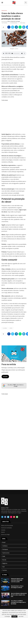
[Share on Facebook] (8, 27)
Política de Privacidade (7, 525)
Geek (3, 556)
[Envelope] (17, 517)
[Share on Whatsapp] (20, 27)
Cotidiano (4, 546)
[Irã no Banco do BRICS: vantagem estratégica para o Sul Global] (5, 603)
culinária (5, 328)
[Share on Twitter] (12, 27)
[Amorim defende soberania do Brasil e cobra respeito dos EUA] (5, 595)
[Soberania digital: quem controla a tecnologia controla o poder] (5, 580)
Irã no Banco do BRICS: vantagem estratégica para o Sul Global (18, 602)
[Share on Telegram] (23, 27)
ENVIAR (5, 376)
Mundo (4, 560)
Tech (3, 567)
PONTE (3, 532)
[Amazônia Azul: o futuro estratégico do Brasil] (5, 588)
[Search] (25, 2)
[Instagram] (11, 517)
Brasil (3, 542)
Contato (3, 530)
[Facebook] (5, 517)
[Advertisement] (14, 117)
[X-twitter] (8, 517)
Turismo (4, 570)
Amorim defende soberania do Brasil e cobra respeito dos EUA (19, 595)
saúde (11, 328)
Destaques (5, 549)
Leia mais (21, 616)
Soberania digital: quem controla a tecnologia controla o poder (17, 580)
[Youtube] (14, 517)
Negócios (4, 563)
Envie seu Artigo (5, 534)
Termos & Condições (6, 527)
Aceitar (14, 616)
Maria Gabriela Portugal (13, 21)
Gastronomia (5, 553)
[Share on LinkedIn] (16, 27)
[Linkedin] (2, 517)
